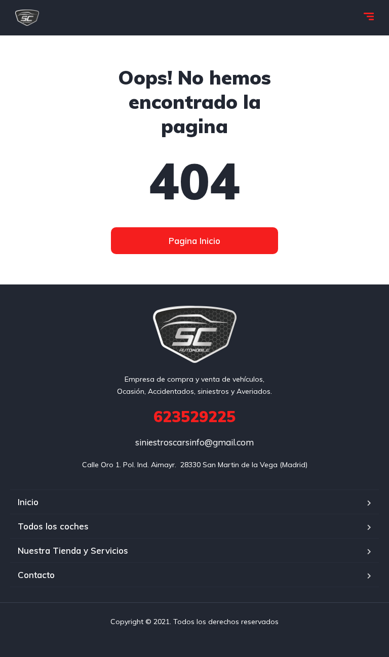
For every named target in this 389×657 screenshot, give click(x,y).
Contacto (36, 574)
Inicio (28, 502)
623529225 (194, 416)
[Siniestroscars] (27, 18)
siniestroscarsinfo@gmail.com (194, 442)
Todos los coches (53, 526)
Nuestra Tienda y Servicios (73, 550)
